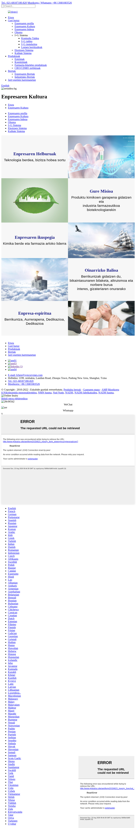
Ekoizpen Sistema (24, 50)
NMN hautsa (45, 392)
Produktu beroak (72, 389)
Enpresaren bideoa (24, 29)
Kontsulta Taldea (30, 38)
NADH (69, 392)
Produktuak (14, 56)
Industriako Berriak (25, 77)
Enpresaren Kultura (25, 26)
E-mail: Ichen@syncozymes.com (25, 375)
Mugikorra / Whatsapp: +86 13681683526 (50, 2)
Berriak (12, 71)
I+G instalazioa (29, 44)
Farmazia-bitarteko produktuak (31, 65)
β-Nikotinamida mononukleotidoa (19, 392)
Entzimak (20, 59)
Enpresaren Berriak (25, 74)
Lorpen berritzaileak (31, 47)
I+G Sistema (14, 125)
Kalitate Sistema (23, 53)
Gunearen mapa (91, 389)
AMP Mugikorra (110, 389)
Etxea (11, 17)
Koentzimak (21, 62)
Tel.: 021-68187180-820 (14, 2)
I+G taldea (26, 41)
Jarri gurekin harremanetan (22, 80)
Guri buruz (13, 20)
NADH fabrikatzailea (85, 392)
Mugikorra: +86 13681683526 (24, 384)
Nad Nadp (58, 392)
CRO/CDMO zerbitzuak (27, 68)
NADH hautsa (106, 392)
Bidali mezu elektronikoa (14, 398)
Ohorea (18, 32)
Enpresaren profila (24, 23)
